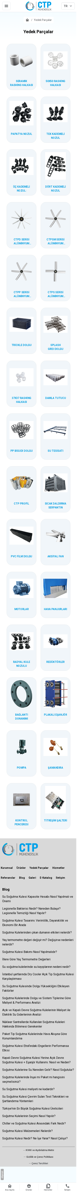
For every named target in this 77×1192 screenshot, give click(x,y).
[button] (38, 1163)
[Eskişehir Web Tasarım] (2, 1174)
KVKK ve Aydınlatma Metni (40, 1150)
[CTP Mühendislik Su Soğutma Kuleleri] (38, 5)
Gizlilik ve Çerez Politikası (39, 1156)
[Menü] (6, 6)
